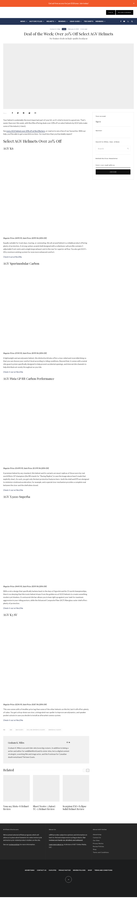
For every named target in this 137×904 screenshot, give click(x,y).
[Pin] (23, 113)
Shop (95, 849)
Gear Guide (75, 21)
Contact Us (97, 837)
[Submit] (29, 113)
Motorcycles (35, 21)
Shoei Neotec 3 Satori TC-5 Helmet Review (44, 808)
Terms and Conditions (101, 852)
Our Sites (96, 840)
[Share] (12, 113)
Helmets (50, 21)
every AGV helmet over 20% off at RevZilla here (25, 131)
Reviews (62, 21)
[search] (128, 148)
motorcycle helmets (55, 729)
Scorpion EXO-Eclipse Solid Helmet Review (74, 808)
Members (99, 21)
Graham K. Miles (55, 29)
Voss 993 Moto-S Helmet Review (16, 808)
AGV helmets (19, 729)
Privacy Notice (98, 843)
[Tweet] (18, 113)
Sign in (98, 122)
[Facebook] (120, 21)
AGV (11, 729)
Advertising (97, 834)
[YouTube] (124, 21)
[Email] (35, 113)
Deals (64, 29)
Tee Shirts (88, 21)
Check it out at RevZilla (12, 257)
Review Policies (98, 846)
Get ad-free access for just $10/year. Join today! (68, 3)
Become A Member (124, 12)
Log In (110, 12)
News (22, 21)
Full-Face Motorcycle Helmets (36, 729)
